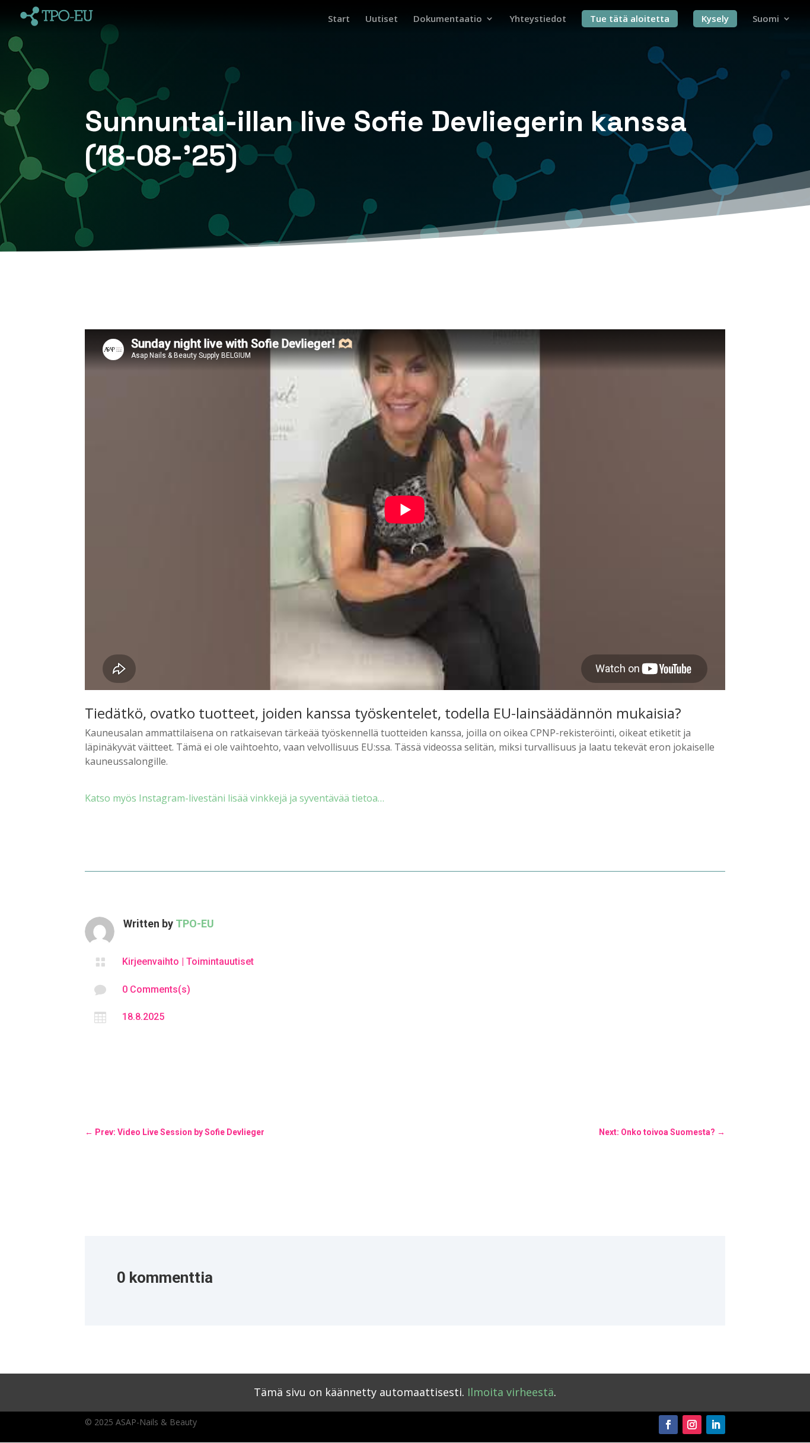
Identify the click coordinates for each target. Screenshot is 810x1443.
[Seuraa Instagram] (692, 1424)
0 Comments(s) (156, 989)
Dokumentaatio (447, 19)
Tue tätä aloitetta (629, 18)
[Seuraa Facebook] (668, 1424)
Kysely (715, 18)
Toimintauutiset (220, 961)
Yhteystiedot (537, 19)
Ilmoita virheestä (510, 1392)
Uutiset (381, 19)
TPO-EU (195, 923)
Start (339, 19)
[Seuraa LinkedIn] (715, 1424)
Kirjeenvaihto (150, 961)
